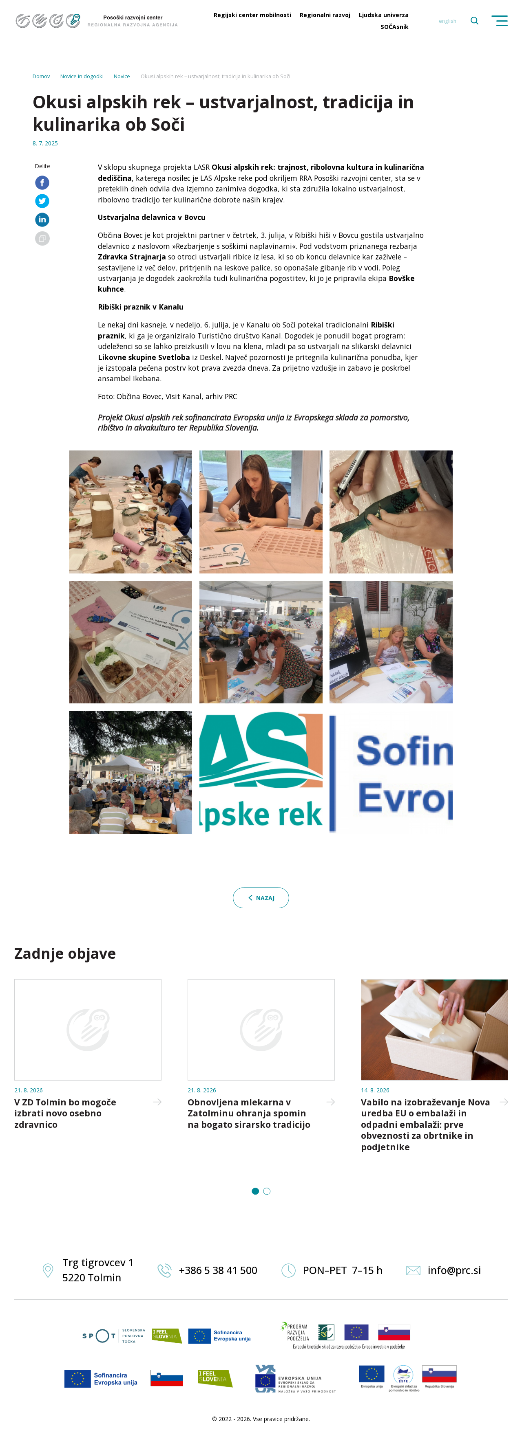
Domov (41, 76)
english (447, 21)
